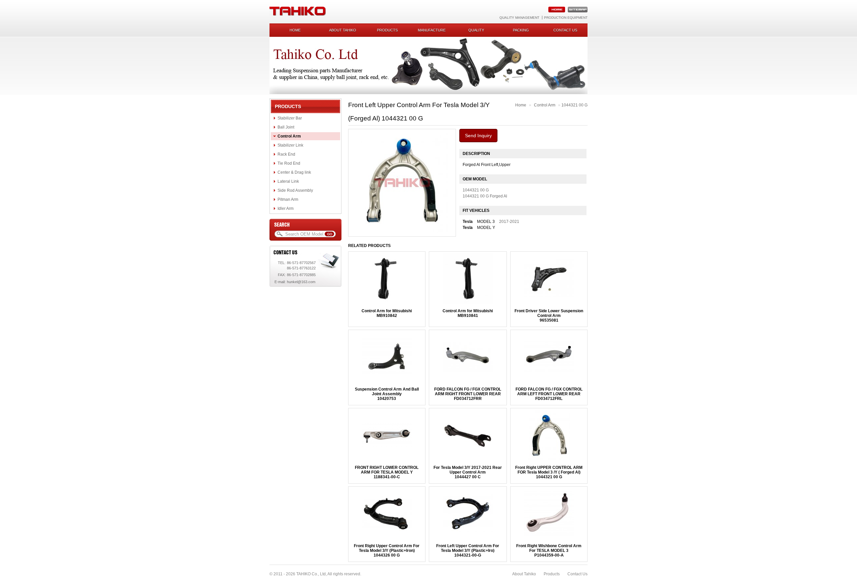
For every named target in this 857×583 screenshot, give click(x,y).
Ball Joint (286, 127)
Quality (476, 30)
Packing (521, 30)
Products (387, 30)
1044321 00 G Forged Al (485, 196)
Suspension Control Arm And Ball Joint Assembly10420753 (387, 394)
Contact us (565, 30)
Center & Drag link (294, 172)
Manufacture (432, 30)
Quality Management (519, 17)
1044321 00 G (574, 105)
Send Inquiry (478, 135)
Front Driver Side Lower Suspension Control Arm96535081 (549, 316)
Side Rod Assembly (295, 190)
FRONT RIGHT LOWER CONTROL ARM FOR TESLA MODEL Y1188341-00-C (386, 472)
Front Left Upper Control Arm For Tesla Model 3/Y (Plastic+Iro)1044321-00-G (467, 551)
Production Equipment (566, 17)
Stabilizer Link (290, 145)
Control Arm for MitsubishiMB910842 (387, 313)
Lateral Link (288, 181)
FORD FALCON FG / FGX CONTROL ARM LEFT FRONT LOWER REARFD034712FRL (549, 394)
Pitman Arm (288, 199)
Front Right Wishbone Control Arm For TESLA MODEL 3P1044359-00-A (548, 551)
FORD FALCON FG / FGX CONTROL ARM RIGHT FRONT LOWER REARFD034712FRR (467, 394)
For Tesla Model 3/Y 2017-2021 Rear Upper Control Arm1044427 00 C (468, 472)
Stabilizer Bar (290, 118)
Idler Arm (286, 208)
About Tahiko (342, 30)
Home (295, 30)
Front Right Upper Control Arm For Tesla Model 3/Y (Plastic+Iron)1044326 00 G (386, 551)
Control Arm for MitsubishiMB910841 (468, 313)
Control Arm (289, 136)
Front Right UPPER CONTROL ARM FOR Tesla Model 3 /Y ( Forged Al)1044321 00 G (548, 472)
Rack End (286, 154)
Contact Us (577, 574)
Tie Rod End (289, 163)
